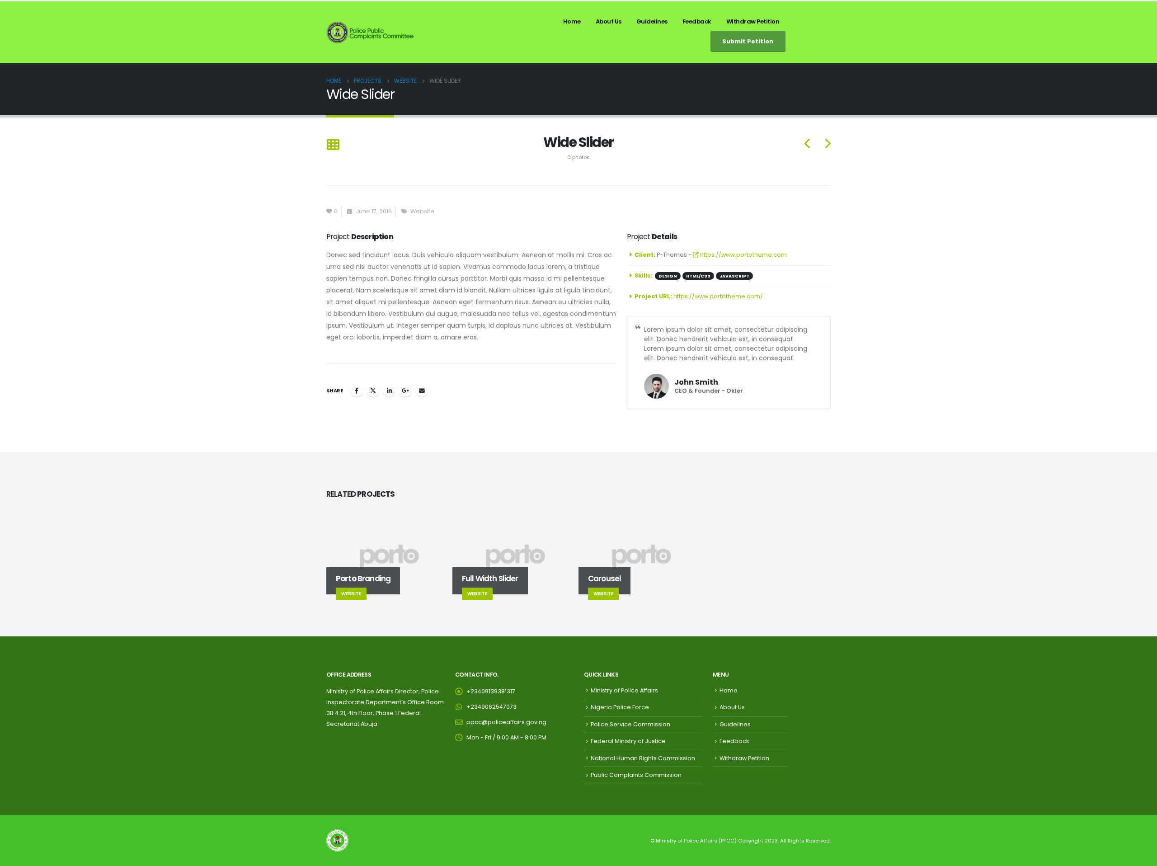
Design (667, 276)
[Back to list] (332, 145)
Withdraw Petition (753, 21)
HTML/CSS (698, 276)
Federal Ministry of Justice (628, 741)
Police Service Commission (630, 724)
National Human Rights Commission (643, 758)
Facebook (356, 390)
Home (572, 21)
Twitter (373, 390)
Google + (405, 390)
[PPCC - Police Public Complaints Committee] (370, 32)
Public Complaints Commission (636, 775)
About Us (608, 21)
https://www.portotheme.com (743, 255)
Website (422, 211)
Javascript (734, 276)
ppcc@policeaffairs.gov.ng (506, 722)
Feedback (696, 21)
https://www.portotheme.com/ (718, 296)
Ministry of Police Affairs (624, 690)
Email (421, 390)
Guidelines (652, 21)
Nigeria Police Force (620, 707)
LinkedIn (389, 390)
